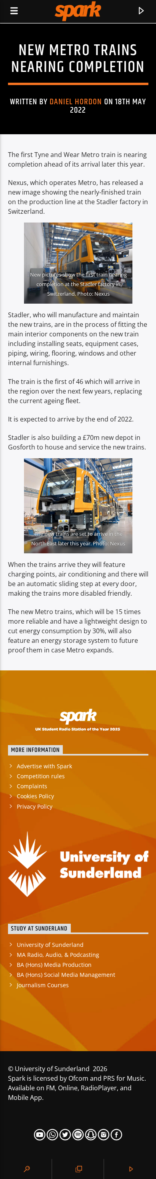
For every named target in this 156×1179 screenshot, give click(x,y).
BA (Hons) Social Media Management (66, 974)
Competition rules (41, 776)
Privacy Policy (34, 806)
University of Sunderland (50, 944)
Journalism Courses (43, 985)
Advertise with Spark (44, 766)
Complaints (32, 786)
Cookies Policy (35, 796)
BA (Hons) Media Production (54, 964)
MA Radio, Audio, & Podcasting (58, 954)
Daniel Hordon (76, 101)
